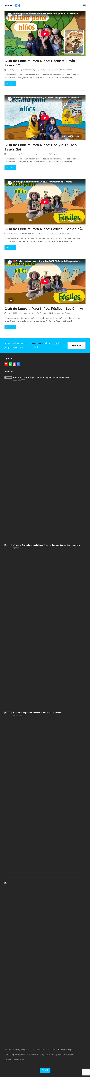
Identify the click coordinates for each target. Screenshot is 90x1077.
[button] (84, 5)
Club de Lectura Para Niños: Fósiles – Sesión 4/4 (43, 309)
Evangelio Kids (46, 70)
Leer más (10, 84)
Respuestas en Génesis (62, 70)
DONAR (45, 1070)
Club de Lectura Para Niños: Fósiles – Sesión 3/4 (43, 229)
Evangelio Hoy (29, 70)
